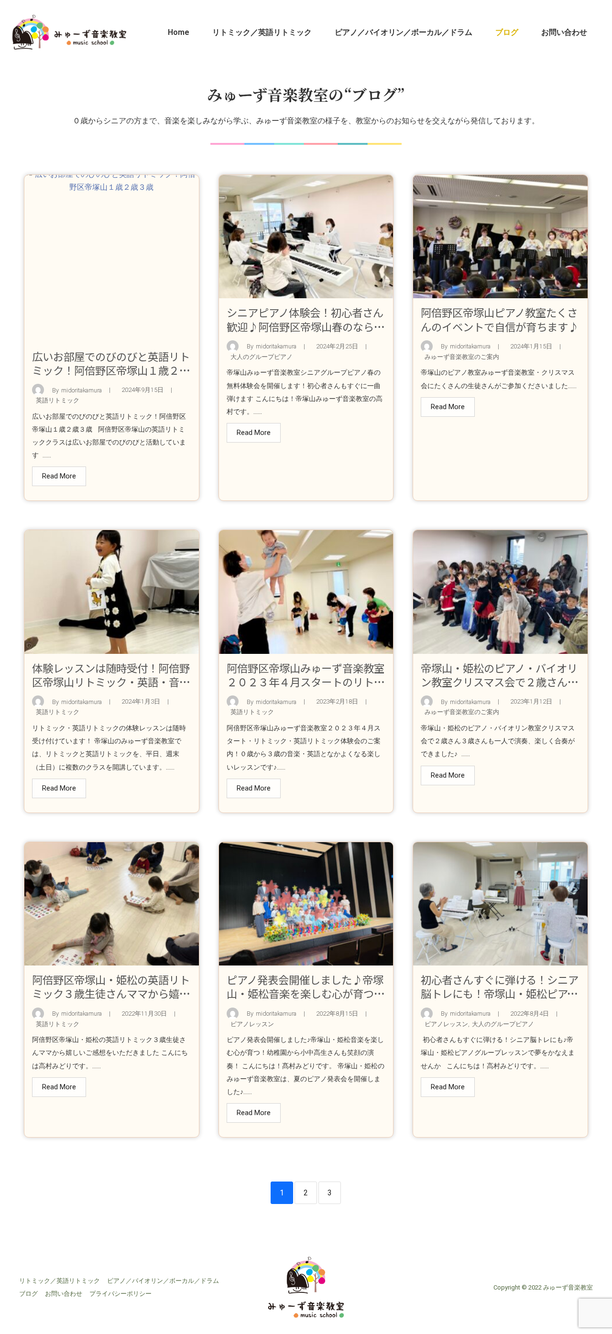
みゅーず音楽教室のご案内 (462, 356)
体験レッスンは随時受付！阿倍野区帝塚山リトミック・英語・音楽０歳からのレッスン (111, 681)
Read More (59, 476)
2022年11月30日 (144, 1014)
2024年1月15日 (531, 347)
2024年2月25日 (337, 347)
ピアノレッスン (252, 1024)
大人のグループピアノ (261, 356)
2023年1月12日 (531, 702)
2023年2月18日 (337, 702)
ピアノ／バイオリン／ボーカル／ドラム (403, 32)
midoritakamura (81, 391)
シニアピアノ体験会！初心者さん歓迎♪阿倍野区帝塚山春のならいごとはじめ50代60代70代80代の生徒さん (305, 332)
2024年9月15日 (142, 390)
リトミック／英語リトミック (262, 32)
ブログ (506, 32)
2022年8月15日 (337, 1014)
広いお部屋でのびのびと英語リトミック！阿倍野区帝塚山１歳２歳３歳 (111, 369)
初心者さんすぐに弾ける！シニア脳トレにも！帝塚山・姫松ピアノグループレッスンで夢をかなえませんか (500, 1000)
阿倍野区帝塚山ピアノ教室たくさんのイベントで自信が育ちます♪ (500, 319)
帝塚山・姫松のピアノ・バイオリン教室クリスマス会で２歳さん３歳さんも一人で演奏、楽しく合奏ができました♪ (500, 688)
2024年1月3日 (140, 702)
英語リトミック (57, 400)
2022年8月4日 (529, 1014)
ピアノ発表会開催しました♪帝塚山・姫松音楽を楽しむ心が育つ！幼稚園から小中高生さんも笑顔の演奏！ (305, 1000)
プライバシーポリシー (120, 1293)
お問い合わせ (564, 32)
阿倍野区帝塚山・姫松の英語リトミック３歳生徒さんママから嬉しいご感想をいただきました (111, 993)
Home (178, 32)
